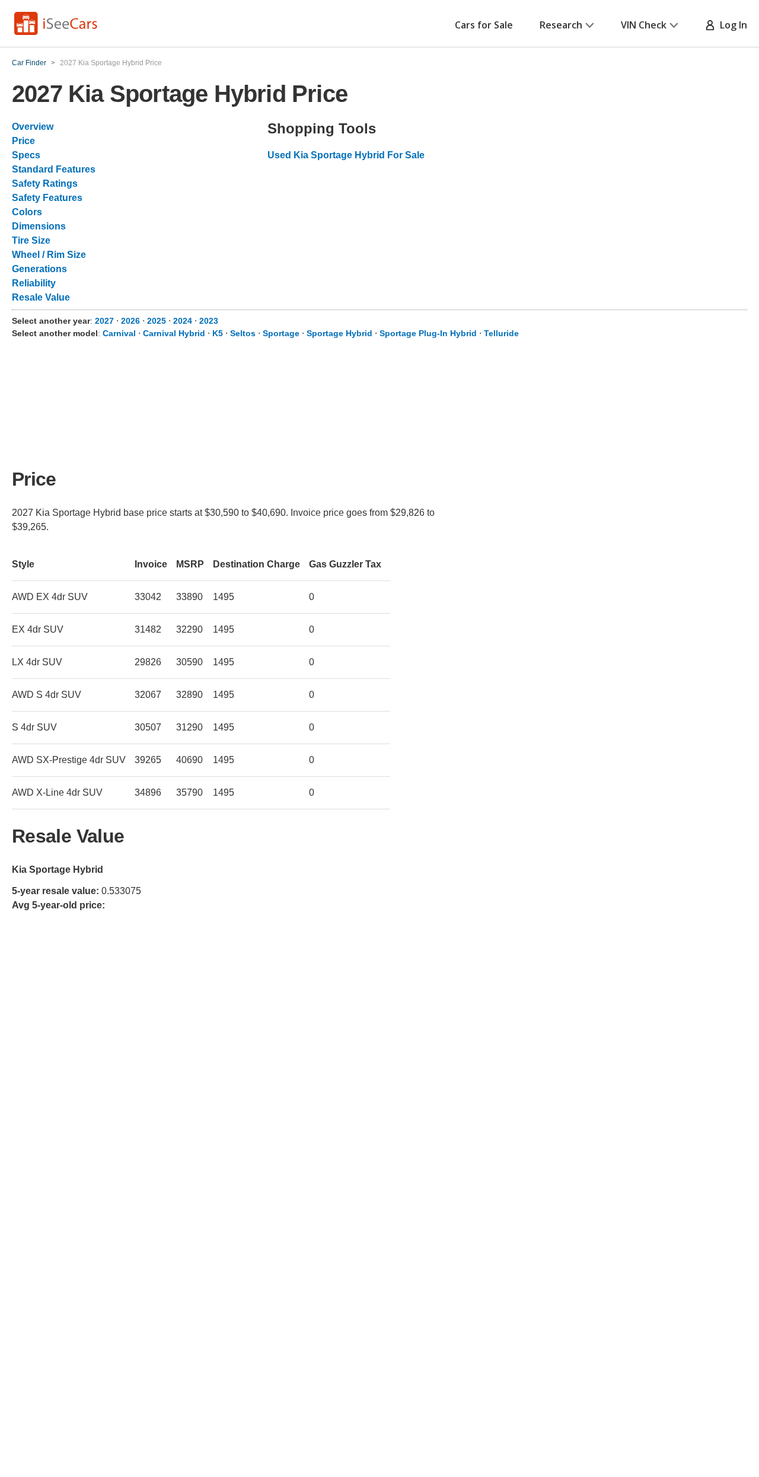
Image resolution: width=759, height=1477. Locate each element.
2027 (104, 321)
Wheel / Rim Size (49, 255)
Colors (27, 212)
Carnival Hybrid (174, 333)
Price (23, 141)
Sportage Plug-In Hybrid (428, 333)
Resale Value (41, 297)
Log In (731, 24)
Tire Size (31, 240)
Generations (39, 269)
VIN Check (643, 24)
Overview (32, 127)
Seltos (243, 333)
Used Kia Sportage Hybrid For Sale (346, 155)
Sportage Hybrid (339, 333)
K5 (217, 333)
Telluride (501, 333)
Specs (26, 155)
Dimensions (39, 226)
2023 (208, 321)
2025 (156, 321)
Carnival (119, 333)
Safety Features (47, 198)
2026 (130, 321)
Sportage (281, 333)
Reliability (34, 283)
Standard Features (53, 169)
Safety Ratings (45, 183)
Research (561, 24)
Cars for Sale (484, 24)
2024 (182, 321)
